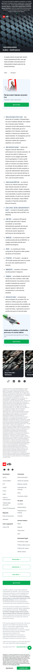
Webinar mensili (22, 484)
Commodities (7, 481)
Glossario (13, 73)
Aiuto (19, 493)
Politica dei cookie (23, 548)
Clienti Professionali (9, 508)
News (19, 524)
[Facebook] (8, 469)
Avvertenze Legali (23, 541)
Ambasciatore (22, 507)
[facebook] (19, 381)
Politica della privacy (24, 545)
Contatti (20, 516)
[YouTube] (4, 469)
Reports (20, 527)
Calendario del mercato (22, 488)
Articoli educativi (23, 477)
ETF (4, 484)
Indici (5, 73)
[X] (12, 469)
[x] (25, 381)
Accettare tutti (24, 668)
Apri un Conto (16, 341)
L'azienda (20, 504)
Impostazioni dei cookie (23, 647)
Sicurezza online (23, 496)
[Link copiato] (8, 381)
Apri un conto (16, 104)
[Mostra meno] (16, 13)
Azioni (5, 477)
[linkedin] (14, 381)
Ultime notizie (22, 551)
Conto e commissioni (7, 498)
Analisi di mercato (23, 481)
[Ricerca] (25, 17)
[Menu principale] (30, 17)
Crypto (5, 487)
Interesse (5, 519)
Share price (21, 530)
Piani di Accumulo (8, 516)
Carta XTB (6, 527)
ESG (19, 534)
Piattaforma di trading (22, 511)
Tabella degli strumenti (6, 504)
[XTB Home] (4, 16)
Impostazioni (9, 668)
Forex (4, 491)
